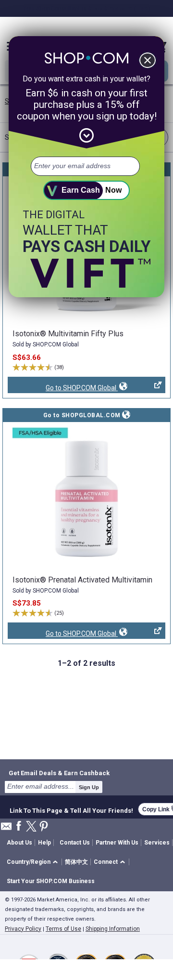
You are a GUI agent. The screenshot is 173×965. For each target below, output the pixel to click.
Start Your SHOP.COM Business (51, 881)
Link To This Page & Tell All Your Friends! (71, 809)
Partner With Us (117, 842)
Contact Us (75, 842)
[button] (34, 862)
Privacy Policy (23, 928)
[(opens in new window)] (86, 497)
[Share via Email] (6, 828)
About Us (19, 842)
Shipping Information (113, 928)
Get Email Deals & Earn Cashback (59, 772)
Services (157, 842)
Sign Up (89, 787)
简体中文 (76, 862)
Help (44, 842)
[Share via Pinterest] (43, 827)
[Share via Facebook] (18, 826)
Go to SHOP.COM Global (63, 388)
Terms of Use (63, 928)
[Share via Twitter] (31, 827)
